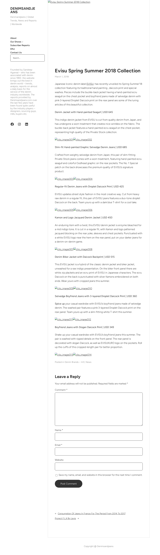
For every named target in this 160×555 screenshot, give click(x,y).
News (88, 362)
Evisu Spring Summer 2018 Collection (97, 71)
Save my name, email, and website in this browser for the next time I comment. (100, 474)
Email (58, 444)
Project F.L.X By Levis (65, 518)
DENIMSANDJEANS (22, 10)
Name (59, 430)
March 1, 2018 (62, 76)
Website (59, 459)
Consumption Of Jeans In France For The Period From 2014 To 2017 (91, 513)
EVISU (90, 83)
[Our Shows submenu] (22, 41)
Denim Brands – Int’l (75, 362)
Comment (61, 389)
